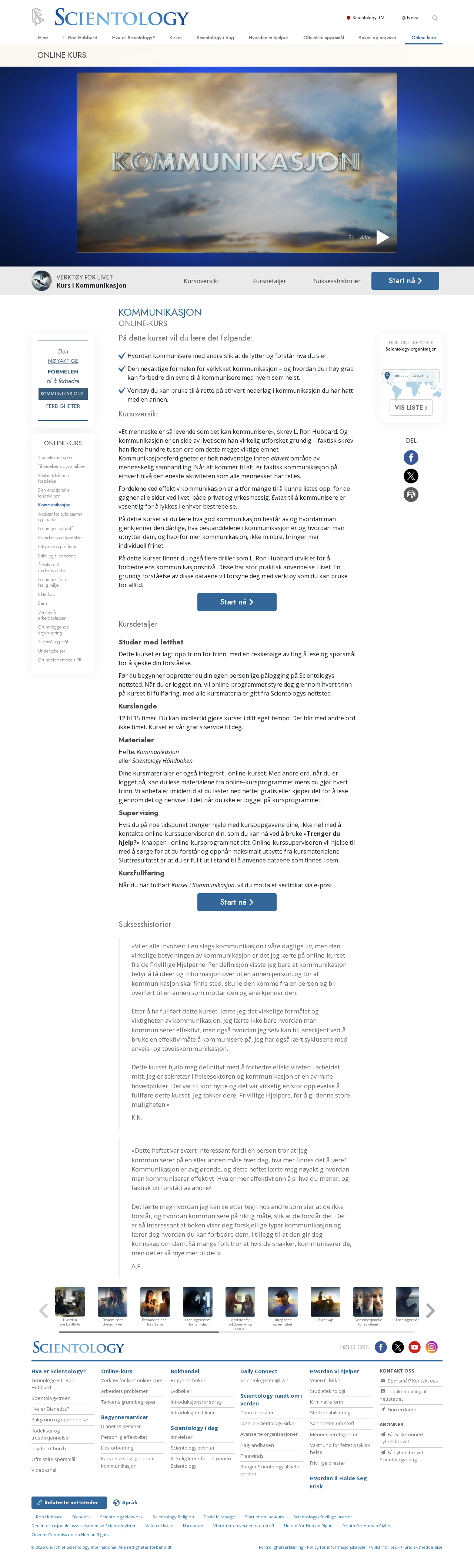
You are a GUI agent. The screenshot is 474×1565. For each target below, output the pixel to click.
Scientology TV (368, 17)
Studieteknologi (327, 1391)
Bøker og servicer (377, 37)
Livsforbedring (117, 1447)
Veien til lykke (325, 1380)
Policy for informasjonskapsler (337, 1547)
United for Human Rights (308, 1525)
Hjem (43, 37)
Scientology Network (121, 1516)
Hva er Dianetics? (50, 1408)
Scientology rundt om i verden (271, 1399)
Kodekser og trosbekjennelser (50, 1434)
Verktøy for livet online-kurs (132, 1380)
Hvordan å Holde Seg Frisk (338, 1482)
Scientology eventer (193, 1447)
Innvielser (182, 1437)
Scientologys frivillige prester (322, 1516)
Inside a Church (48, 1448)
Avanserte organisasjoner (269, 1434)
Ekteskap (46, 594)
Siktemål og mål (53, 641)
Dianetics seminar (121, 1426)
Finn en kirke (401, 1409)
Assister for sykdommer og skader (60, 516)
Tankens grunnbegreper (128, 1401)
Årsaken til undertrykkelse (52, 567)
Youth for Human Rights (367, 1525)
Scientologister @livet (264, 1380)
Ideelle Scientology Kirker (268, 1423)
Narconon (193, 1525)
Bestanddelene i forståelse (53, 478)
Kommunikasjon (54, 504)
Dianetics (81, 1516)
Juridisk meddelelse (423, 1547)
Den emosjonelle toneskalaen (54, 492)
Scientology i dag (215, 37)
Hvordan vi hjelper (268, 37)
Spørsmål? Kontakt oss (412, 1380)
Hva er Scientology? (133, 37)
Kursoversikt (201, 281)
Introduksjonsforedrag (196, 1401)
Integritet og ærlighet (58, 546)
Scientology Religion (173, 1516)
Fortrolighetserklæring (281, 1547)
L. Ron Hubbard (80, 37)
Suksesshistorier (337, 281)
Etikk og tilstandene (57, 555)
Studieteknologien (55, 457)
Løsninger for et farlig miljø (53, 582)
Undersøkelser (51, 650)
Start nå (402, 280)
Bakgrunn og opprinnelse (59, 1419)
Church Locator (257, 1412)
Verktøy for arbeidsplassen (52, 615)
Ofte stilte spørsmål (323, 37)
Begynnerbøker (188, 1380)
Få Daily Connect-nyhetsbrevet (402, 1438)
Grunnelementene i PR (59, 659)
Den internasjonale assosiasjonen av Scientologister (83, 1525)
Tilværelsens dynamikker (61, 466)
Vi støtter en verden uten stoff (243, 1525)
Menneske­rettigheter (334, 1434)
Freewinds (252, 1455)
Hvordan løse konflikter (60, 537)
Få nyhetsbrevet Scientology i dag (401, 1456)
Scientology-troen (51, 1398)
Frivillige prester (327, 1463)
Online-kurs (423, 37)
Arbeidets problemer (124, 1391)
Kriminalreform (326, 1401)
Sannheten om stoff (332, 1423)
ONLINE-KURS (63, 443)
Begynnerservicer (124, 1417)
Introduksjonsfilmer (193, 1412)
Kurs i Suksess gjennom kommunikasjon (127, 1462)
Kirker (176, 37)
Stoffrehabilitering (330, 1412)
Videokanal (43, 1470)
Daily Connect (258, 1371)
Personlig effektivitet (124, 1437)
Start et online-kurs (264, 1516)
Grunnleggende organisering (53, 629)
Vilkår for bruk (385, 1547)
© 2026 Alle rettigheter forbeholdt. (102, 1547)
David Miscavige (219, 1516)
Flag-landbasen (257, 1445)
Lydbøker (181, 1391)
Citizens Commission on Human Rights (70, 1534)
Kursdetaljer (269, 281)
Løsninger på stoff (55, 528)
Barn (42, 603)
